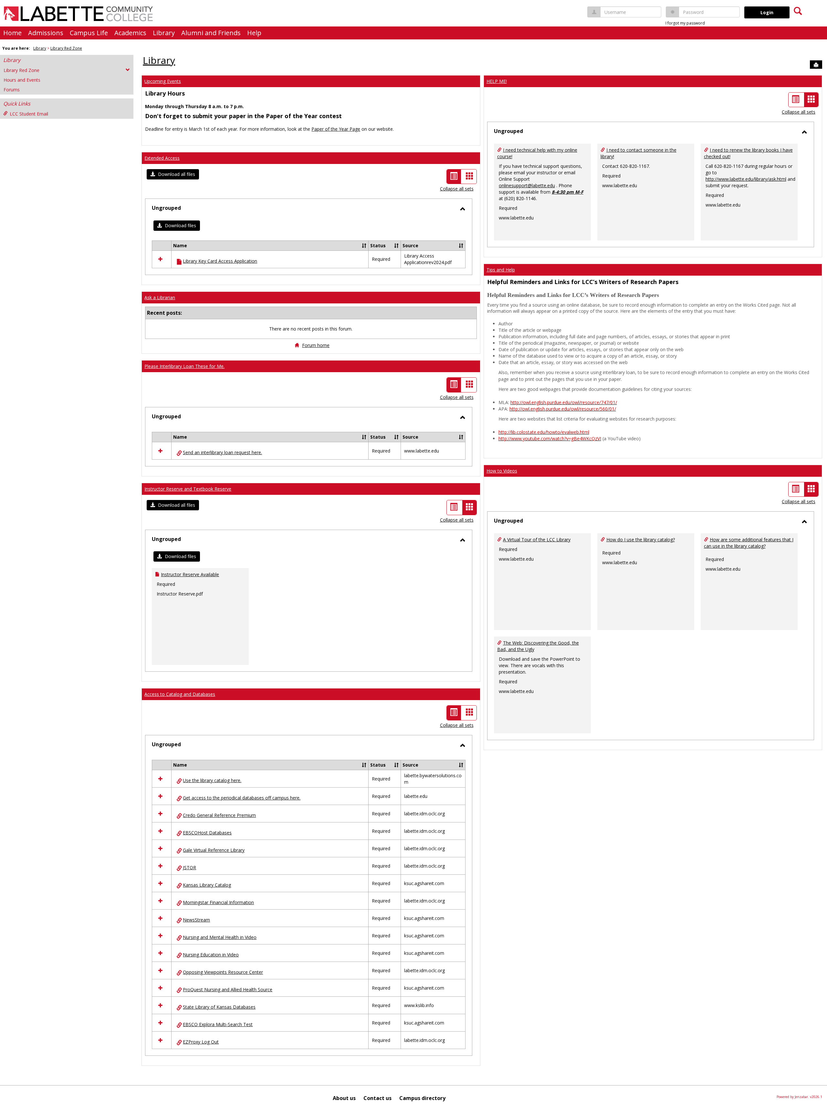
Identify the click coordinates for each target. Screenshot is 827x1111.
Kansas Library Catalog (207, 885)
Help (254, 32)
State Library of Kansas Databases (219, 1007)
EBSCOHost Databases (207, 833)
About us (344, 1098)
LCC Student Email (29, 114)
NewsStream (196, 920)
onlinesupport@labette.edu (527, 185)
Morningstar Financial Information (218, 902)
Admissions (45, 32)
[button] (173, 174)
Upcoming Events (162, 81)
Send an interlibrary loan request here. (222, 452)
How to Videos (502, 471)
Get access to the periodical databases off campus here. (241, 798)
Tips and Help (501, 270)
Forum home (316, 345)
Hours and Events (22, 80)
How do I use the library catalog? (640, 539)
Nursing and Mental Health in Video (219, 937)
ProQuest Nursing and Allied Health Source (227, 989)
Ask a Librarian (159, 297)
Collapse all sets (457, 189)
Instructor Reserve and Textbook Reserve (187, 489)
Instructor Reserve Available (190, 574)
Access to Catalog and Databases (179, 694)
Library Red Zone (66, 48)
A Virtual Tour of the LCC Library (537, 539)
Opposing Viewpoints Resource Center (223, 972)
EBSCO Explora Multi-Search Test (218, 1024)
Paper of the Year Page (335, 129)
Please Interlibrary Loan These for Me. (184, 366)
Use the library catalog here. (212, 780)
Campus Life (89, 32)
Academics (130, 32)
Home (12, 32)
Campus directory (422, 1098)
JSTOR (189, 867)
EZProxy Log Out (201, 1042)
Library (164, 32)
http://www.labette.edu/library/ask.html (746, 179)
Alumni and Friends (211, 32)
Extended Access (162, 158)
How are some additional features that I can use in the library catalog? (748, 542)
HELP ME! (497, 81)
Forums (12, 90)
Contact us (377, 1098)
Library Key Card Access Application (220, 261)
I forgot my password (685, 23)
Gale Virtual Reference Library (214, 850)
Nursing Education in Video (211, 955)
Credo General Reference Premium (219, 815)
